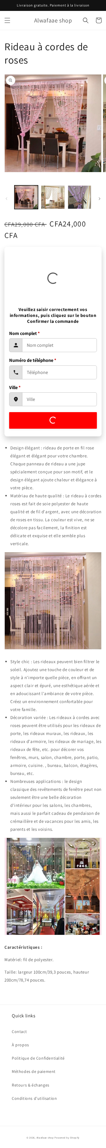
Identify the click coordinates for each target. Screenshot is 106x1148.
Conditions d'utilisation (34, 1098)
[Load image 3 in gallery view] (79, 197)
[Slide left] (6, 198)
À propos (20, 1044)
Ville (15, 387)
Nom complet (24, 333)
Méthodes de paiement (34, 1071)
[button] (7, 20)
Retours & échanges (30, 1085)
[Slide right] (99, 198)
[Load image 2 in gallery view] (52, 197)
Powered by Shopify (67, 1137)
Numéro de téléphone (32, 360)
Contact (19, 1031)
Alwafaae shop (45, 1137)
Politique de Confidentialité (38, 1058)
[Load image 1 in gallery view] (26, 197)
